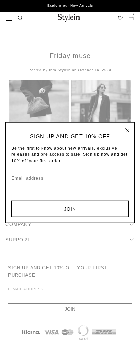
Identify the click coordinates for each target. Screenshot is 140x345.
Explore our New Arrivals (70, 5)
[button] (8, 18)
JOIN (70, 208)
